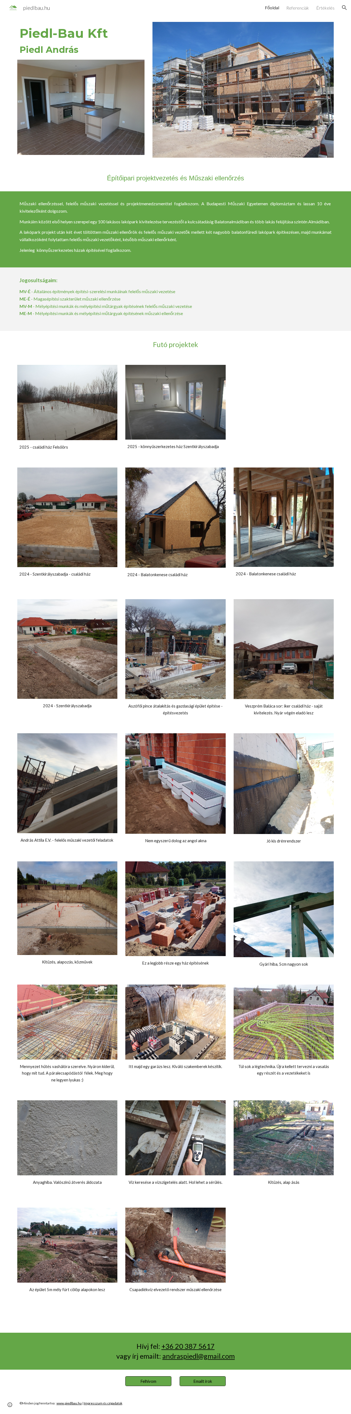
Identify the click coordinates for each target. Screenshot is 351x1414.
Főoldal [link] (272, 7)
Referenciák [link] (297, 7)
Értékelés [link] (325, 7)
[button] (344, 7)
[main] (81, 41)
